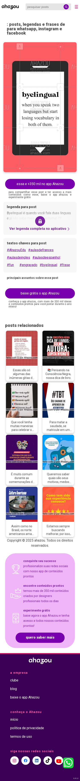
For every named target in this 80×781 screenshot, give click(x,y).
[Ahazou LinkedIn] (36, 760)
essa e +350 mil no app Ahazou (40, 184)
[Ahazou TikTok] (48, 760)
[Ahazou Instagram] (14, 760)
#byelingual (48, 265)
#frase (65, 265)
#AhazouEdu (16, 250)
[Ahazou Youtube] (59, 760)
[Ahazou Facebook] (25, 760)
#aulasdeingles (18, 257)
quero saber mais (40, 637)
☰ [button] (76, 6)
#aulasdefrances (41, 250)
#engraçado (28, 265)
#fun (10, 265)
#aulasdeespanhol (46, 257)
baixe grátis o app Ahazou (40, 293)
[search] (66, 6)
